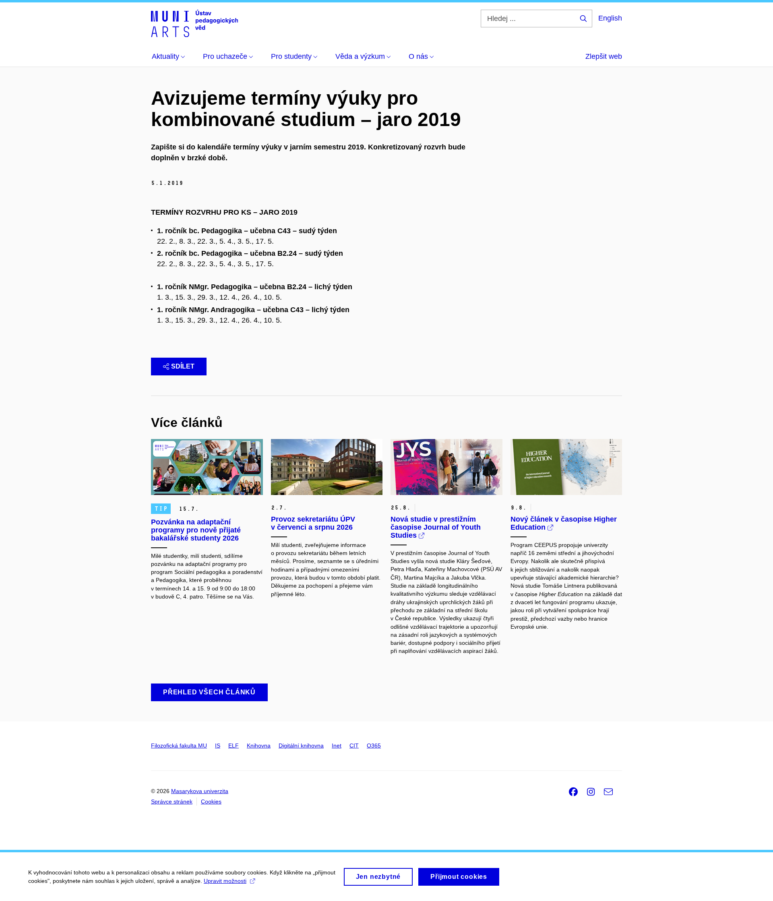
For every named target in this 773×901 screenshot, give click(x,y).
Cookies (211, 801)
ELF (233, 745)
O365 (374, 745)
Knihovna (259, 745)
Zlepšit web (603, 56)
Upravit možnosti (225, 881)
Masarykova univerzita (199, 791)
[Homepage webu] (194, 23)
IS (217, 745)
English (610, 18)
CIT (354, 745)
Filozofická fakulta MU (179, 745)
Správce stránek (171, 801)
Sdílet (182, 366)
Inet (336, 745)
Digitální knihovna (301, 745)
